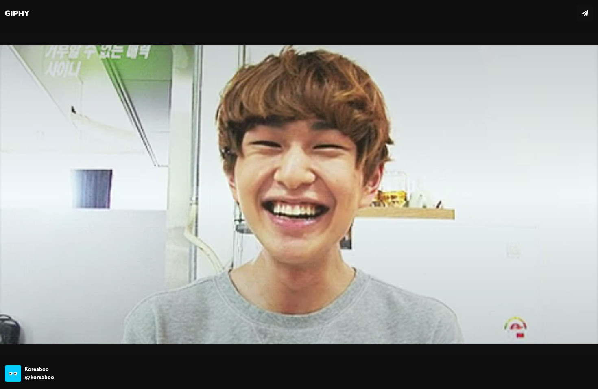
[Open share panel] (585, 13)
